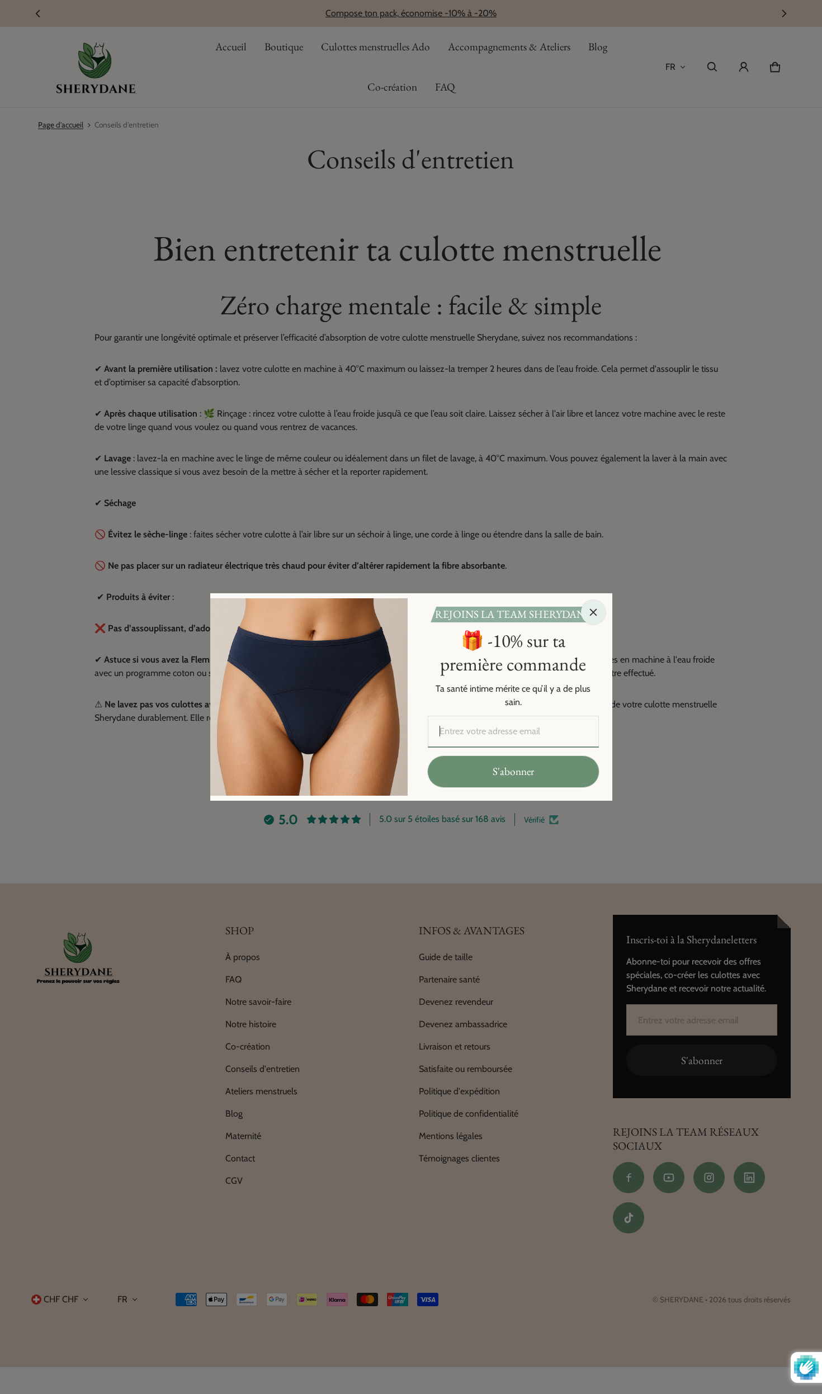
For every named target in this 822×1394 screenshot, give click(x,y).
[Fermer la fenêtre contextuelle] (593, 612)
